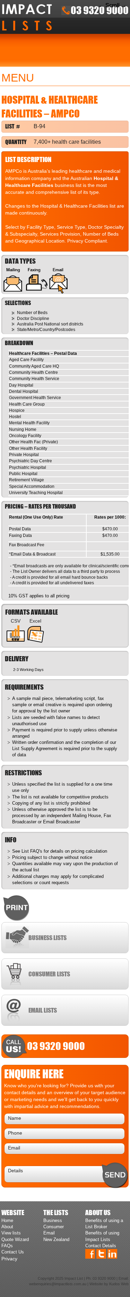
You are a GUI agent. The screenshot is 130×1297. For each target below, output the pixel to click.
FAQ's (36, 851)
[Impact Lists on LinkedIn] (112, 1253)
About (7, 1226)
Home (7, 1220)
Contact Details (100, 1245)
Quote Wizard (15, 1239)
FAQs (7, 1245)
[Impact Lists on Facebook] (90, 1253)
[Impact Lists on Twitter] (101, 1253)
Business (52, 1220)
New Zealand (56, 1239)
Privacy (9, 1258)
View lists (11, 1233)
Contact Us (12, 1252)
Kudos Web (119, 1284)
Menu (17, 78)
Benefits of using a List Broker (104, 1223)
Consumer (53, 1226)
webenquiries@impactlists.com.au (57, 1284)
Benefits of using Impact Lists (102, 1236)
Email (49, 1233)
